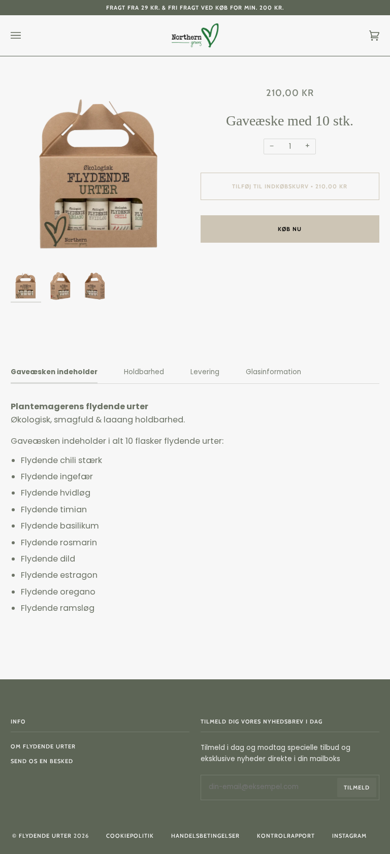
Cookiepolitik (130, 835)
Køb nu (290, 229)
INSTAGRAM (349, 835)
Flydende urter (45, 835)
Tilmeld (357, 787)
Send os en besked (42, 761)
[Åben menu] (26, 35)
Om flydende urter (43, 746)
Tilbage (47, 67)
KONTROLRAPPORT (286, 835)
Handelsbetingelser (205, 835)
